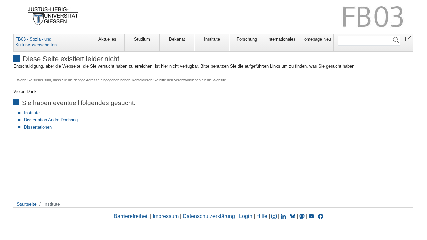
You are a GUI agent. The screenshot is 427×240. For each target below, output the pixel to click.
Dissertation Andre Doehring (51, 119)
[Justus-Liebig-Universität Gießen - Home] (53, 16)
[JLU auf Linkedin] (284, 216)
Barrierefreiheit (131, 216)
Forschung (247, 39)
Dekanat (177, 39)
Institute (212, 39)
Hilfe (261, 216)
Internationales (281, 39)
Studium (142, 39)
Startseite (27, 204)
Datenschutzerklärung (209, 216)
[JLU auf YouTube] (311, 216)
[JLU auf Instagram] (274, 216)
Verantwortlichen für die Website (200, 80)
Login (246, 216)
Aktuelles (107, 39)
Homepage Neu (316, 39)
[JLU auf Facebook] (320, 216)
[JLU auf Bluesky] (293, 216)
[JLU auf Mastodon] (302, 216)
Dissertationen (38, 127)
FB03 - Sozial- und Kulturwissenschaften (36, 42)
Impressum (166, 216)
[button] (408, 38)
